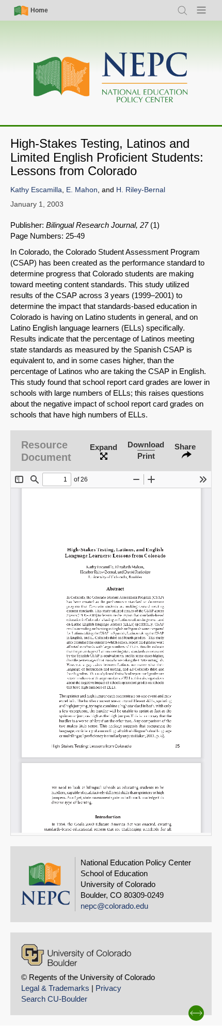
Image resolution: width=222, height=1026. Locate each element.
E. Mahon (82, 190)
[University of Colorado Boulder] (76, 955)
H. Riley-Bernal (140, 190)
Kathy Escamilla (36, 190)
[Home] (111, 77)
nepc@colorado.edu (114, 905)
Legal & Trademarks (55, 988)
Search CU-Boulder (54, 998)
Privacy (108, 988)
